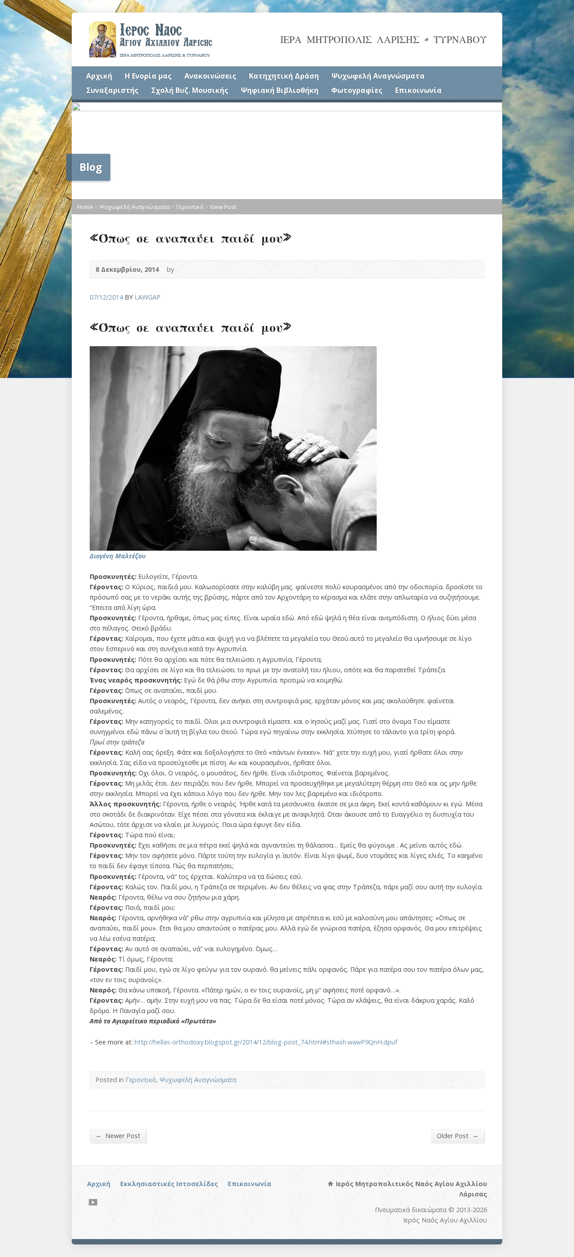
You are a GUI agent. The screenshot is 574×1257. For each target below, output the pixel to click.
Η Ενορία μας (148, 76)
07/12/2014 (106, 297)
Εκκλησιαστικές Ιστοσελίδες (169, 1183)
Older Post (457, 1135)
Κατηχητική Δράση (284, 76)
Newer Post (118, 1135)
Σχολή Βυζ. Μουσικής (189, 90)
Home (85, 207)
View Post (223, 207)
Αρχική (99, 76)
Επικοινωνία (418, 90)
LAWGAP (148, 297)
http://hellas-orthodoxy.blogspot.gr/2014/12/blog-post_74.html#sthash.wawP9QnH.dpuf (266, 1042)
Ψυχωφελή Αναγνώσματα (378, 76)
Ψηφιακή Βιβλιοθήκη (279, 90)
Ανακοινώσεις (210, 76)
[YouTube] (93, 1202)
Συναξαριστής (112, 90)
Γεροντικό (190, 207)
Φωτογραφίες (357, 90)
